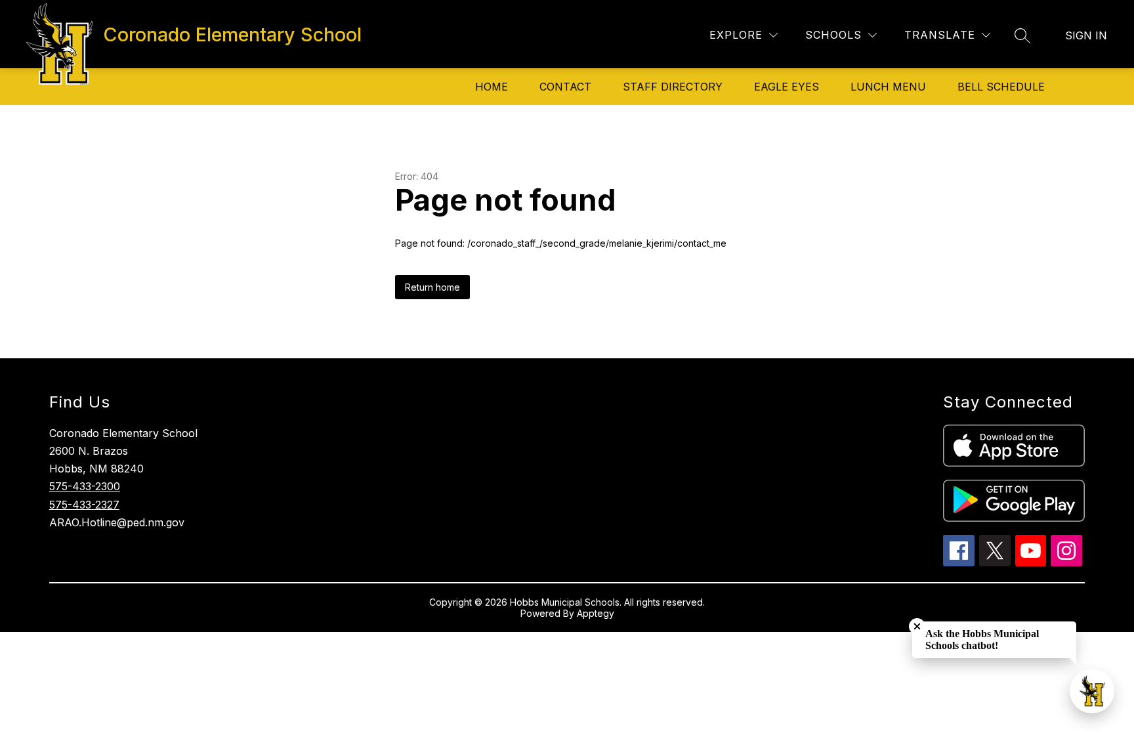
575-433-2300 (84, 486)
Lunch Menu (888, 86)
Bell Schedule (1001, 86)
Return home (432, 287)
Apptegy (595, 613)
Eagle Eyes (786, 86)
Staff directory (673, 86)
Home (491, 86)
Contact (565, 86)
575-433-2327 (84, 504)
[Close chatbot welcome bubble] (917, 626)
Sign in (1086, 35)
